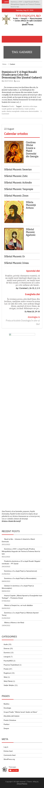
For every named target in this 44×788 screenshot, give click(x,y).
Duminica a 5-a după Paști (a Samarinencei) (20, 569)
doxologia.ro (34, 314)
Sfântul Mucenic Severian (18, 167)
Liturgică (7, 654)
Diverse (6, 646)
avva (18, 78)
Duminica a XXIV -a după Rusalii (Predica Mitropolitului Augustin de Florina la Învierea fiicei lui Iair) (21, 549)
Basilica (6, 701)
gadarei (9, 106)
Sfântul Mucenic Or (14, 254)
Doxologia (7, 706)
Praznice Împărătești (11, 662)
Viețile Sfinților (9, 683)
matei (27, 106)
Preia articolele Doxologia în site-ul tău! (23, 320)
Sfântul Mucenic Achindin (18, 180)
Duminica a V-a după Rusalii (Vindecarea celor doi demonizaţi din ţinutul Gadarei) (22, 72)
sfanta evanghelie (13, 109)
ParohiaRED (8, 658)
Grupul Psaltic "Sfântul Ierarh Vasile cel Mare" (20, 710)
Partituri (6, 722)
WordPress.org (9, 757)
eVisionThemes (22, 781)
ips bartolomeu (18, 106)
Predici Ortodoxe (10, 718)
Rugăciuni (7, 671)
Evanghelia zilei (32, 291)
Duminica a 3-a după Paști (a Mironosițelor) (20, 576)
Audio (6, 642)
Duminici (7, 650)
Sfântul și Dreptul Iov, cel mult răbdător (18, 603)
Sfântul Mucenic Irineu (16, 260)
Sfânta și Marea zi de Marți (14, 620)
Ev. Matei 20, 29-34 (32, 309)
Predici (11, 104)
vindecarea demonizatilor (29, 109)
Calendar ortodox (16, 131)
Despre (6, 726)
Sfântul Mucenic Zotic (16, 173)
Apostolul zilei (33, 268)
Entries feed (8, 749)
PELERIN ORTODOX (11, 714)
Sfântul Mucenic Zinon (16, 193)
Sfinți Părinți (8, 679)
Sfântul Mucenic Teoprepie (18, 186)
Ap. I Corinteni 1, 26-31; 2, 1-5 (28, 286)
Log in (6, 745)
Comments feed (9, 753)
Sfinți (5, 675)
